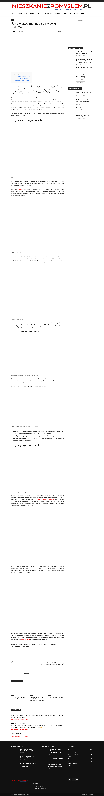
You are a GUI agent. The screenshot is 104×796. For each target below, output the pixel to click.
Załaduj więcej (80, 82)
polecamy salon (53, 644)
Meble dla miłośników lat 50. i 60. (84, 107)
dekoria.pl (26, 644)
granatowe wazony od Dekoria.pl (45, 499)
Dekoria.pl (20, 189)
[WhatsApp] (32, 35)
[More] (36, 35)
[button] (91, 14)
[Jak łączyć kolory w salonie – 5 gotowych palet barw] (19, 690)
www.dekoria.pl (25, 639)
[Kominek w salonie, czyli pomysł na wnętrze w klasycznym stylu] (56, 690)
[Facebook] (87, 1)
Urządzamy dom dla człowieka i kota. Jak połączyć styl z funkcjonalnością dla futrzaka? (37, 699)
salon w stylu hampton (16, 646)
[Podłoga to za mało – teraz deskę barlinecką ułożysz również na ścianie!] (71, 101)
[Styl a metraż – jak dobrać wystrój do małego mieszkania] (43, 766)
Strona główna (14, 18)
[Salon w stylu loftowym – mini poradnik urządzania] (71, 94)
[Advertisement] (80, 30)
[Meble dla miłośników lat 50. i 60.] (71, 109)
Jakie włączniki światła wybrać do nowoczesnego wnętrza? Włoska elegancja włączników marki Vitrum (51, 664)
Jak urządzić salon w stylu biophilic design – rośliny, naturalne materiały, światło (55, 751)
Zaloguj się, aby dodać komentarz (19, 719)
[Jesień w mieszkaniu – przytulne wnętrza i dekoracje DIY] (43, 758)
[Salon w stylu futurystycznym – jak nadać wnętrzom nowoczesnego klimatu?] (71, 76)
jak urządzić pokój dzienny (34, 644)
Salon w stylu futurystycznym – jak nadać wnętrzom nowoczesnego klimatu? (84, 76)
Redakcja (14, 31)
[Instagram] (90, 1)
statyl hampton (26, 646)
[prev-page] (12, 704)
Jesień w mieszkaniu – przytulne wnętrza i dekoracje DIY (55, 758)
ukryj (21, 74)
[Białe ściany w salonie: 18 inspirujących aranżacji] (71, 117)
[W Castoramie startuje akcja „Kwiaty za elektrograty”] (15, 758)
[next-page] (15, 704)
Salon (19, 18)
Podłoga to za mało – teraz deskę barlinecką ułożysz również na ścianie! (83, 101)
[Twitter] (25, 35)
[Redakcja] (17, 673)
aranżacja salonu (19, 644)
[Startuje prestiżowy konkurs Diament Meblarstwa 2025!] (15, 751)
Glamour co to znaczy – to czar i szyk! (21, 663)
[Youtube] (92, 1)
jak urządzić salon (44, 644)
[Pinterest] (28, 35)
